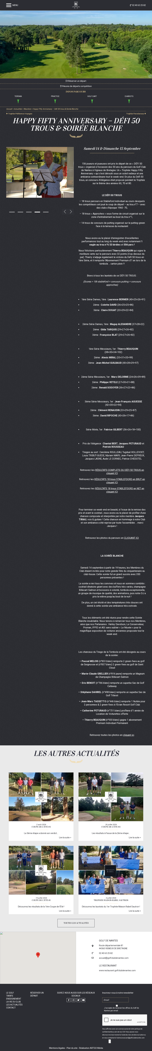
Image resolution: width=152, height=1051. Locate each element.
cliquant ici (128, 735)
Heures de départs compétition (77, 86)
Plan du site (72, 1048)
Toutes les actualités (76, 923)
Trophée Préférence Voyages (20, 114)
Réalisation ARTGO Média (91, 1048)
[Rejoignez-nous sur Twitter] (78, 1000)
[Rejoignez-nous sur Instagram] (73, 1000)
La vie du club (13, 1002)
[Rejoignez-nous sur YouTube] (83, 1000)
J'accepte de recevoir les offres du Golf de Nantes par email (121, 1009)
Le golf (10, 993)
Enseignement (13, 999)
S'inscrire (110, 1041)
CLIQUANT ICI (131, 538)
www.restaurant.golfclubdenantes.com (117, 970)
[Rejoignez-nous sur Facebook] (69, 1000)
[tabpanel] (40, 172)
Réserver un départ (77, 81)
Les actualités (14, 1005)
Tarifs (9, 996)
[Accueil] (76, 5)
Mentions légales (57, 1048)
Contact (11, 1007)
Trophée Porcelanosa (135, 114)
